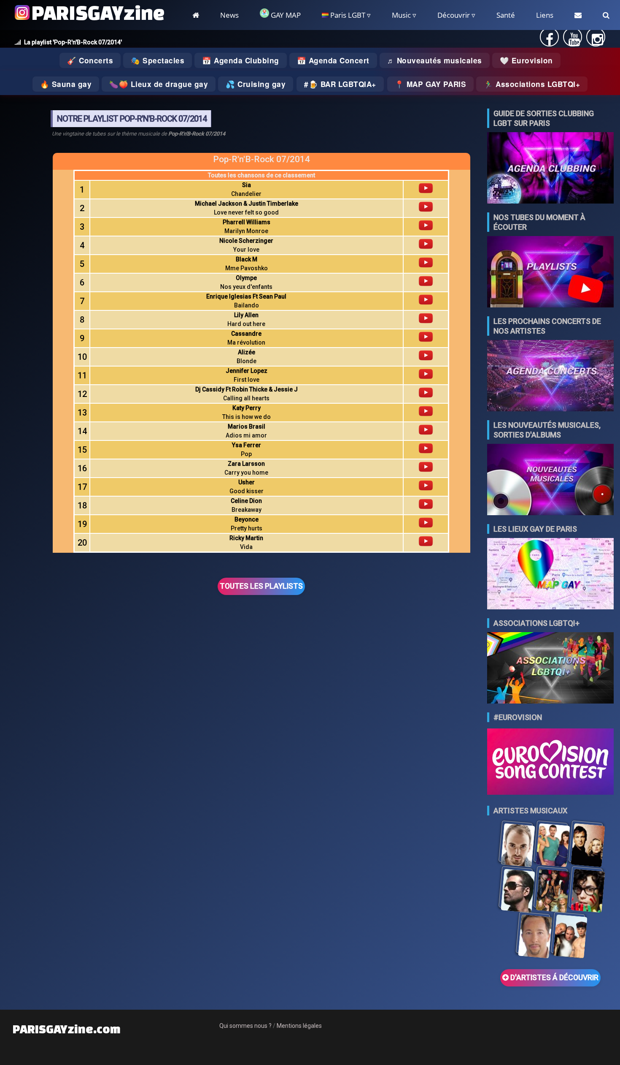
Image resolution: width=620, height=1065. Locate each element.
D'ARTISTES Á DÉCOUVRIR (553, 977)
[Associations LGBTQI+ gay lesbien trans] (550, 668)
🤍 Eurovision (526, 60)
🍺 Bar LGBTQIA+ (342, 84)
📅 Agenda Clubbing (240, 60)
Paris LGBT (347, 15)
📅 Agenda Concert (333, 60)
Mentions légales (299, 1025)
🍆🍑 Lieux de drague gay (158, 84)
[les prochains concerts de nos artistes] (550, 376)
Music (401, 15)
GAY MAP (285, 15)
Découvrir (453, 15)
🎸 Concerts (90, 60)
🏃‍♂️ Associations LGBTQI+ (532, 84)
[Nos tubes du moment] (550, 272)
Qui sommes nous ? (245, 1025)
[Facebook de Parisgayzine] (549, 42)
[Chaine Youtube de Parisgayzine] (574, 42)
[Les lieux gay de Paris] (550, 574)
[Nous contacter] (578, 15)
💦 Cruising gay (256, 84)
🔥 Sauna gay (66, 84)
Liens (544, 15)
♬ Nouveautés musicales (434, 60)
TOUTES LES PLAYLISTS (261, 586)
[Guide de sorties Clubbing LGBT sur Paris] (550, 168)
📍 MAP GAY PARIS (430, 84)
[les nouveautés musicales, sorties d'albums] (550, 480)
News (229, 15)
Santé (505, 15)
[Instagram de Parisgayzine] (597, 42)
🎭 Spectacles (157, 60)
